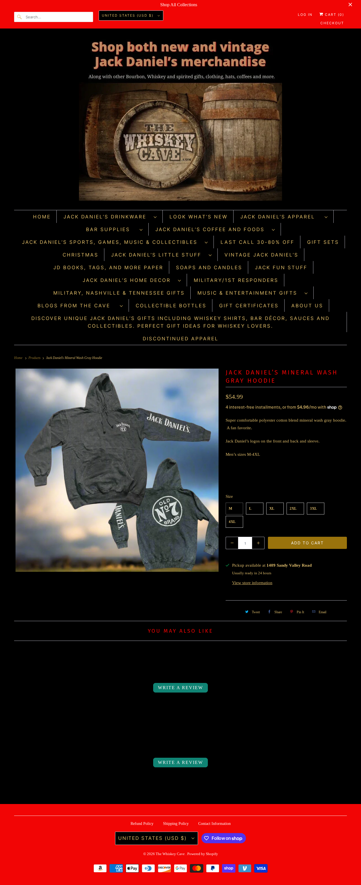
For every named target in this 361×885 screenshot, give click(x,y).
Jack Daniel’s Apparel (281, 217)
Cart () (333, 14)
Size (229, 496)
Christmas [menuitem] (80, 255)
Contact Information (214, 824)
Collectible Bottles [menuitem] (171, 305)
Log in (305, 14)
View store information (252, 582)
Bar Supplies (111, 229)
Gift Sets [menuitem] (323, 242)
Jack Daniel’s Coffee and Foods (212, 229)
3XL (313, 508)
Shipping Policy (176, 824)
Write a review (180, 687)
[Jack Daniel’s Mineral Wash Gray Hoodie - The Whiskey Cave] (117, 470)
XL (271, 508)
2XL (293, 508)
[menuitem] (110, 216)
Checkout (332, 23)
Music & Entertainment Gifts (249, 293)
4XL (232, 522)
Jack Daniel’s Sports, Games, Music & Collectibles (112, 242)
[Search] (19, 17)
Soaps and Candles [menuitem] (209, 267)
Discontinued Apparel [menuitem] (181, 338)
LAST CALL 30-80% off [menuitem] (257, 242)
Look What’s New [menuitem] (199, 217)
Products (34, 358)
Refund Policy (142, 824)
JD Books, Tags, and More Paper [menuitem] (108, 267)
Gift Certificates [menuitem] (249, 305)
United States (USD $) (128, 15)
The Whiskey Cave (171, 854)
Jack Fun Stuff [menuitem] (281, 267)
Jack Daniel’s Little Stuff (158, 255)
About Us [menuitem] (307, 305)
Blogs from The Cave (77, 305)
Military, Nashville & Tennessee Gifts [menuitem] (119, 293)
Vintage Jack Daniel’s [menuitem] (261, 255)
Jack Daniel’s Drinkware (107, 217)
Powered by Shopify (202, 854)
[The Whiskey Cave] (180, 120)
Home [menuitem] (42, 217)
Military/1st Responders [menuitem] (236, 280)
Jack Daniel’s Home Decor (129, 280)
